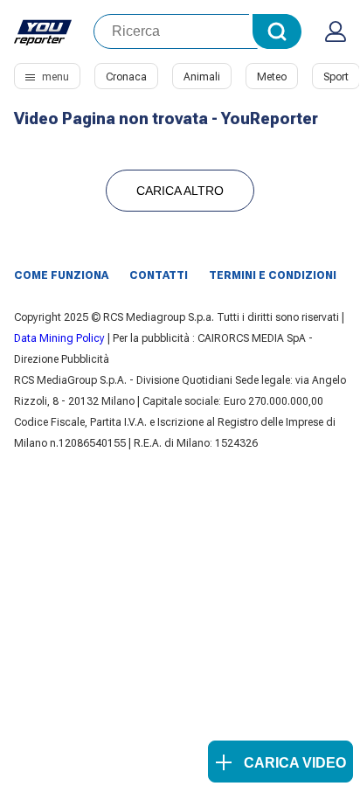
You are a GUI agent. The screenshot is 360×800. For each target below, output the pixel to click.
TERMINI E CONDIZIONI (272, 275)
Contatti (158, 275)
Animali (201, 77)
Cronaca (126, 77)
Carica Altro (180, 191)
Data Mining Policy (59, 338)
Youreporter (43, 31)
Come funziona (61, 275)
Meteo (272, 77)
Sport (336, 77)
